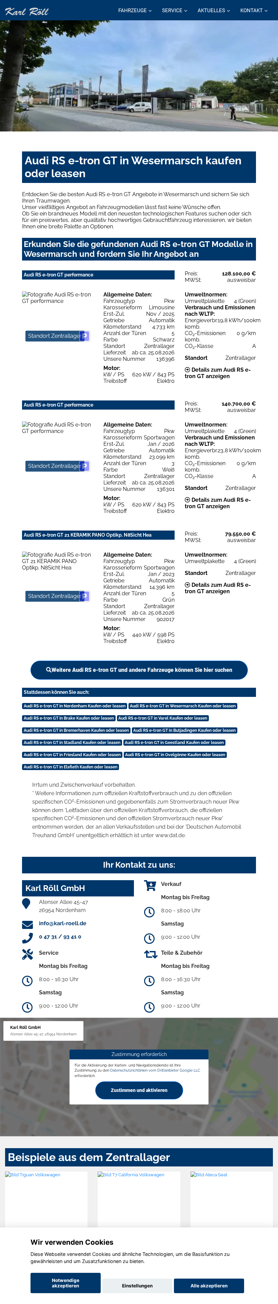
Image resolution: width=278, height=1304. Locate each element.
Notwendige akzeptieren (65, 1283)
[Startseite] (26, 11)
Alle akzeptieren (209, 1285)
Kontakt (251, 10)
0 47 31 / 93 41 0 (60, 936)
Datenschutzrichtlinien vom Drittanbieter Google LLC (155, 1070)
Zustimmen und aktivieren (139, 1090)
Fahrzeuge (132, 10)
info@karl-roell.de (62, 923)
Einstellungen (137, 1285)
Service (172, 10)
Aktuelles (211, 10)
